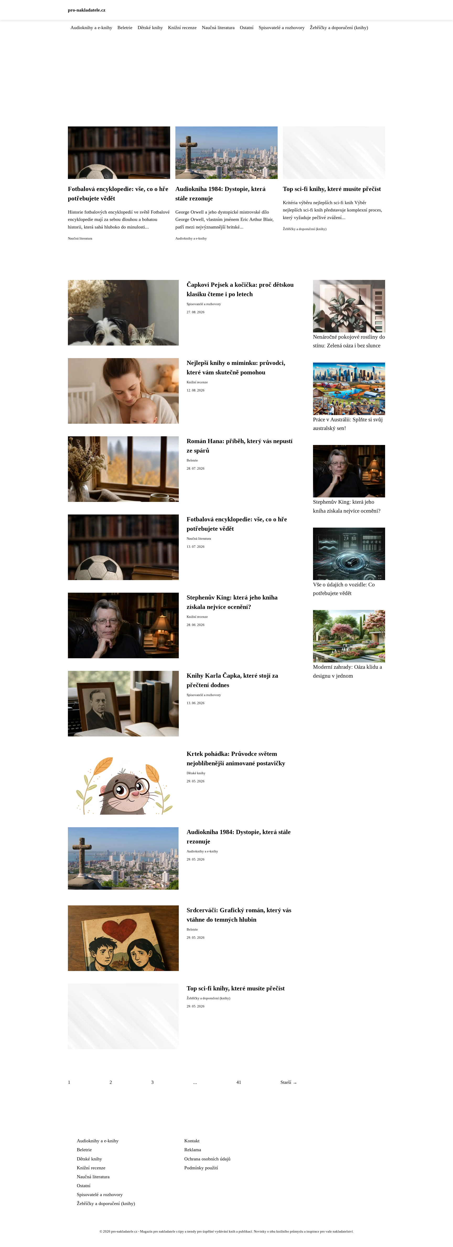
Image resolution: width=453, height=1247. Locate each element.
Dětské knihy (150, 27)
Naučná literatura (218, 27)
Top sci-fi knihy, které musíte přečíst (332, 188)
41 (238, 1082)
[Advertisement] (226, 70)
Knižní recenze (182, 27)
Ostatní (247, 27)
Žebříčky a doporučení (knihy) (339, 27)
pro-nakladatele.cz (86, 10)
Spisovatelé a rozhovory (282, 27)
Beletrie (124, 27)
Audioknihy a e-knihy (91, 27)
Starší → (289, 1082)
